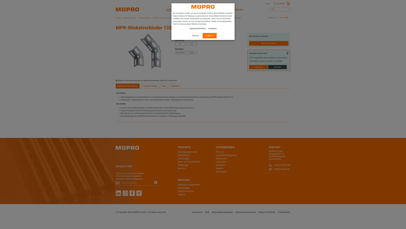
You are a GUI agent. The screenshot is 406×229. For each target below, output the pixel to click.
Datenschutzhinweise (197, 28)
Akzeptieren (209, 36)
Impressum (212, 28)
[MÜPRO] (203, 7)
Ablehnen (195, 36)
